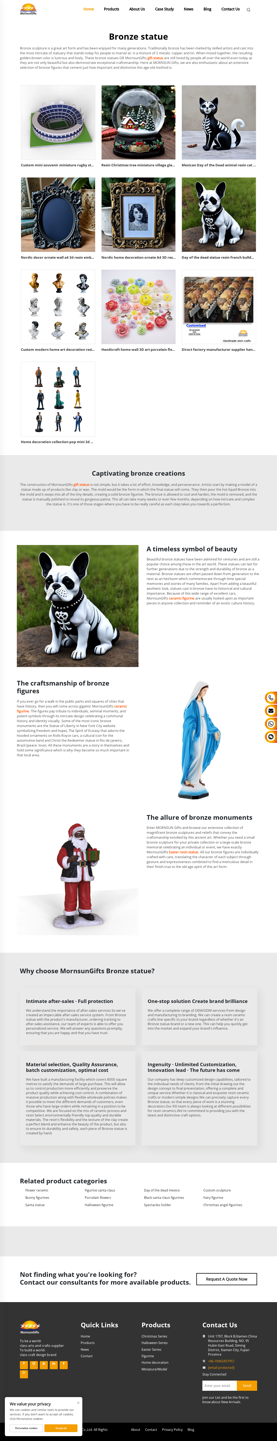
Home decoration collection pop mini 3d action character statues (76, 441)
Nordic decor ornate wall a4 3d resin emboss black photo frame (75, 257)
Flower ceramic (36, 1190)
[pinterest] (24, 1365)
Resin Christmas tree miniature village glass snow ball (146, 165)
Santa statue (35, 1205)
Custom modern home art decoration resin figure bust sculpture (76, 349)
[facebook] (64, 1365)
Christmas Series (154, 1336)
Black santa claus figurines (164, 1197)
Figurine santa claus (100, 1190)
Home (89, 9)
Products (111, 9)
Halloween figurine (99, 1205)
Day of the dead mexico (162, 1190)
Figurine (148, 1356)
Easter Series (151, 1349)
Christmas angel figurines (222, 1205)
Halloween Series (155, 1343)
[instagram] (34, 1365)
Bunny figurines (37, 1197)
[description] (30, 1326)
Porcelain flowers (98, 1197)
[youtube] (44, 1365)
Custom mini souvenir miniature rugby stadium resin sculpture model (80, 165)
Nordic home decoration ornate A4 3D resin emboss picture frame (158, 257)
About (135, 1429)
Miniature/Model (154, 1369)
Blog (207, 9)
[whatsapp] (24, 1374)
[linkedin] (54, 1365)
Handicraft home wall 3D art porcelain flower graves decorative (155, 349)
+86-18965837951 (221, 1361)
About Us (137, 9)
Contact (87, 1356)
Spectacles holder (157, 1205)
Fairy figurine (213, 1197)
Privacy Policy (172, 1429)
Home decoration (155, 1362)
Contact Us (230, 9)
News (188, 9)
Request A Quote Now (226, 1279)
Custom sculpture (217, 1190)
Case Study (164, 9)
